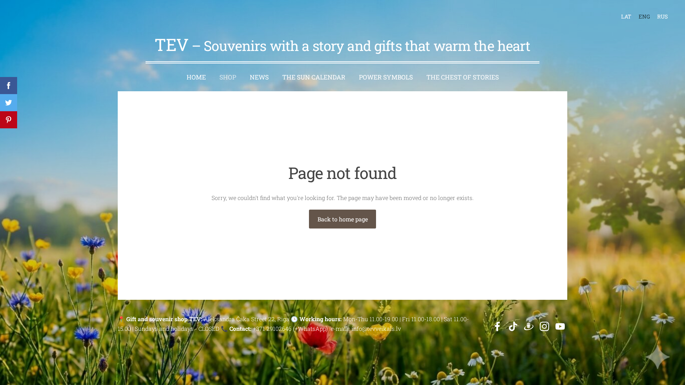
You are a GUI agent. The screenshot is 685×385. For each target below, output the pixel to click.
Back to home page (343, 219)
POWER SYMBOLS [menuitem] (386, 77)
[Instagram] (544, 326)
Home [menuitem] (196, 77)
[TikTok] (513, 326)
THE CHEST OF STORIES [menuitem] (462, 77)
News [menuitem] (259, 77)
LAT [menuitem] (626, 16)
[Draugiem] (529, 326)
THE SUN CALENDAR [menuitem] (313, 77)
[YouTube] (560, 326)
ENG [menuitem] (644, 16)
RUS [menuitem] (662, 16)
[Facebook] (497, 326)
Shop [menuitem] (227, 77)
